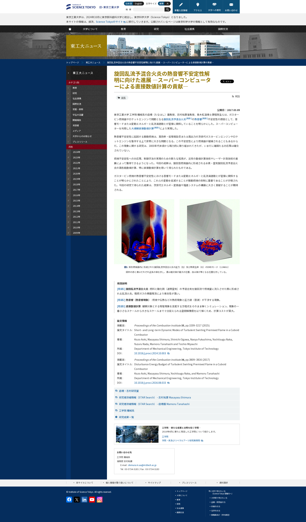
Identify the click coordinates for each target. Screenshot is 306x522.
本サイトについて (84, 482)
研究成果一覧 (126, 417)
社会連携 (180, 508)
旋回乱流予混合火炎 (178, 119)
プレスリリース (189, 482)
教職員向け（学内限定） (221, 514)
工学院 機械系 (126, 410)
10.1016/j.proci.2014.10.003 (150, 353)
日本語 (129, 3)
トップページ (72, 62)
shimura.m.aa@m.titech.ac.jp (142, 465)
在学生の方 (215, 510)
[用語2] (121, 300)
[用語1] (121, 289)
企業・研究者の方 (218, 502)
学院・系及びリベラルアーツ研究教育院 (181, 440)
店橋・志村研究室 (129, 391)
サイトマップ (154, 482)
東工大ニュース (93, 62)
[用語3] (121, 306)
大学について (182, 495)
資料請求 (223, 482)
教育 (178, 499)
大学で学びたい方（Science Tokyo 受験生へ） (222, 492)
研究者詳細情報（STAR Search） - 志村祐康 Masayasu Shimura (155, 397)
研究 (123, 97)
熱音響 (201, 119)
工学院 (165, 436)
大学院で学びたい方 (219, 497)
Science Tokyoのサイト (109, 21)
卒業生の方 (215, 506)
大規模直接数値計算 (145, 128)
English (138, 3)
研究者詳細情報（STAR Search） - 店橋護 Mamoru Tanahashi (154, 404)
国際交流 (180, 512)
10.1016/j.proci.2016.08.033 (150, 382)
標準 (161, 3)
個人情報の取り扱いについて (119, 482)
